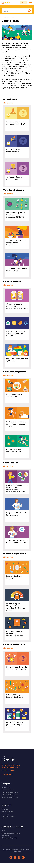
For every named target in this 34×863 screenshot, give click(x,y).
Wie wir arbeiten (7, 811)
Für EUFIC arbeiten (8, 816)
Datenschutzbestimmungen (11, 833)
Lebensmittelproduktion (10, 792)
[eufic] (6, 2)
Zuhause (4, 17)
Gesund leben (6, 787)
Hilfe (3, 830)
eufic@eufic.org (7, 774)
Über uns (5, 809)
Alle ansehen (8, 103)
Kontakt (4, 819)
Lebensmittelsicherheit (10, 795)
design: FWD (17, 850)
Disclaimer (5, 835)
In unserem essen (8, 790)
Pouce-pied (17, 851)
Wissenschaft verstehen (10, 797)
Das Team (5, 814)
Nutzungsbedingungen (9, 838)
